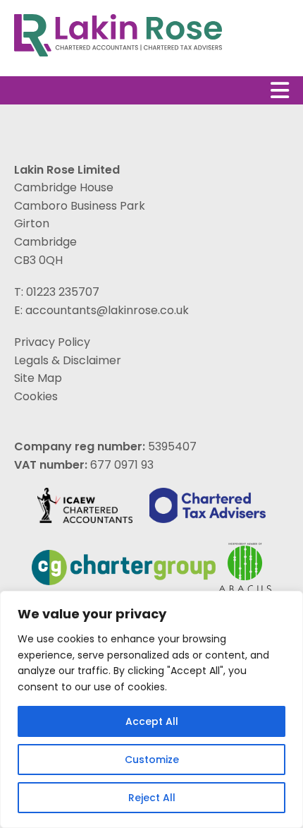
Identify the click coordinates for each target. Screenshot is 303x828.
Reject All (151, 798)
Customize (152, 759)
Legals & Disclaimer (67, 360)
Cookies (36, 396)
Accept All (151, 721)
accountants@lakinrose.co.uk (107, 310)
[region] (151, 709)
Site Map (38, 378)
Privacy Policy (52, 342)
